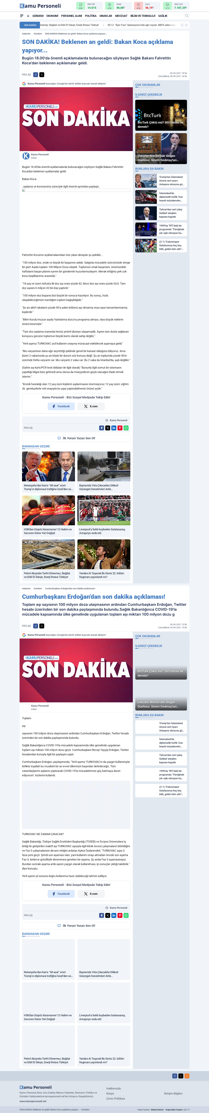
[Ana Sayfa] (28, 15)
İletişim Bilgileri (173, 1093)
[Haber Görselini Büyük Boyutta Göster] (76, 119)
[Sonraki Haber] (186, 25)
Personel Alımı (71, 15)
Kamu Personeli (40, 156)
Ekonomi (52, 15)
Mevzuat (121, 15)
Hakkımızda (113, 1088)
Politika (90, 15)
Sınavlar (105, 15)
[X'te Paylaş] (41, 74)
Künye (110, 1093)
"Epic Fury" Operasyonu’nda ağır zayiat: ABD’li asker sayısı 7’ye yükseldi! (84, 25)
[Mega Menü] (22, 15)
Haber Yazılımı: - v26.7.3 (163, 1110)
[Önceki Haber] (182, 25)
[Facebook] (174, 1076)
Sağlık (162, 15)
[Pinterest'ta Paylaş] (120, 427)
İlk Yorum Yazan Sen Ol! (79, 438)
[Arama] (186, 15)
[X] (180, 1076)
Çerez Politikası (115, 1098)
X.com (94, 406)
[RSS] (187, 1076)
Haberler (26, 33)
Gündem (37, 15)
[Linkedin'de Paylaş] (113, 427)
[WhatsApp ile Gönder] (126, 427)
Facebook (64, 406)
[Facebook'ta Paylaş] (35, 74)
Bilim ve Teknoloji (143, 15)
